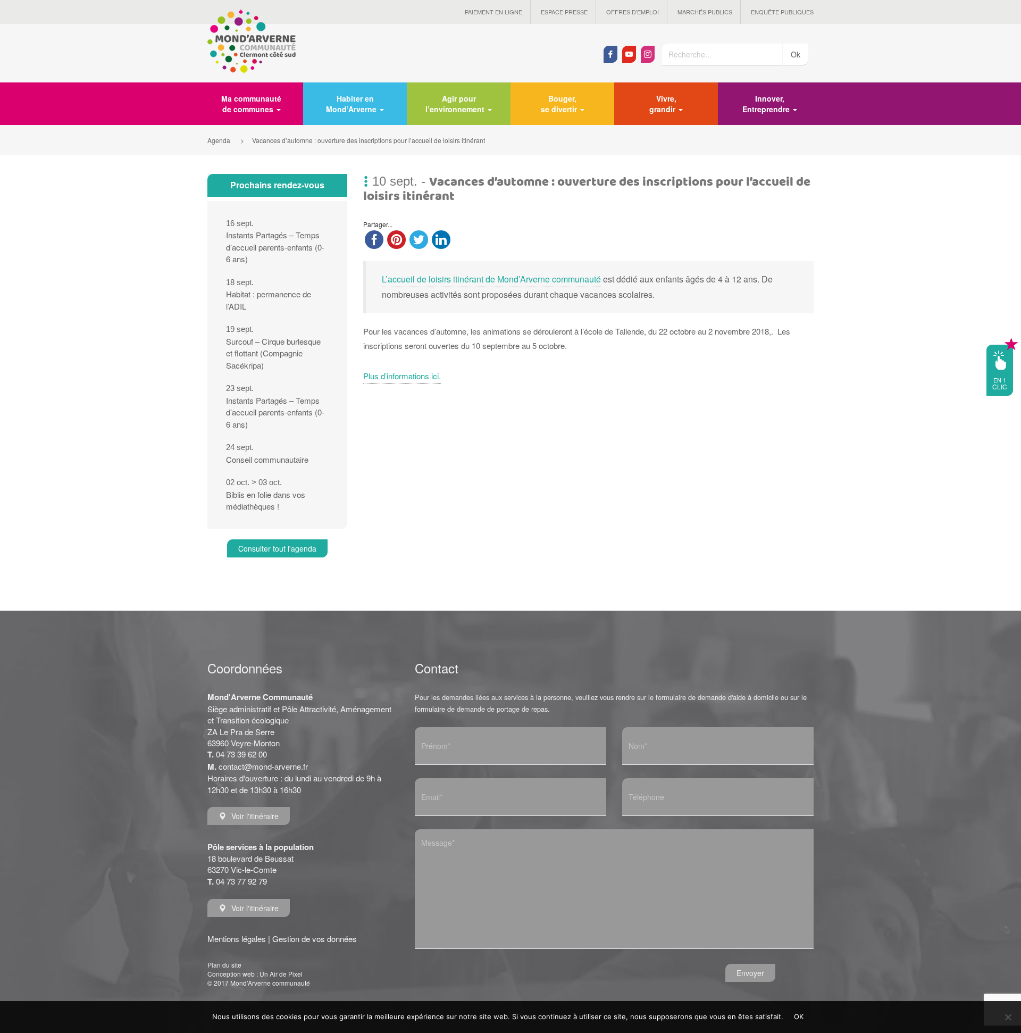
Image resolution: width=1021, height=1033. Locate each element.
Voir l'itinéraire (255, 816)
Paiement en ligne (493, 11)
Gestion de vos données (314, 938)
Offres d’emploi (632, 11)
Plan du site (224, 964)
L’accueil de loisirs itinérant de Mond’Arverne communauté (491, 279)
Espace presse (564, 11)
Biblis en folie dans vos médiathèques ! (265, 495)
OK (799, 1016)
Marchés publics (704, 11)
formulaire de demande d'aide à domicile (717, 697)
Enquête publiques (782, 11)
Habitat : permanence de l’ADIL (268, 295)
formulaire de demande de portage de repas (481, 709)
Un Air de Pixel (281, 973)
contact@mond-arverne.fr (263, 766)
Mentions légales (236, 938)
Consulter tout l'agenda (277, 548)
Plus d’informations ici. (402, 375)
